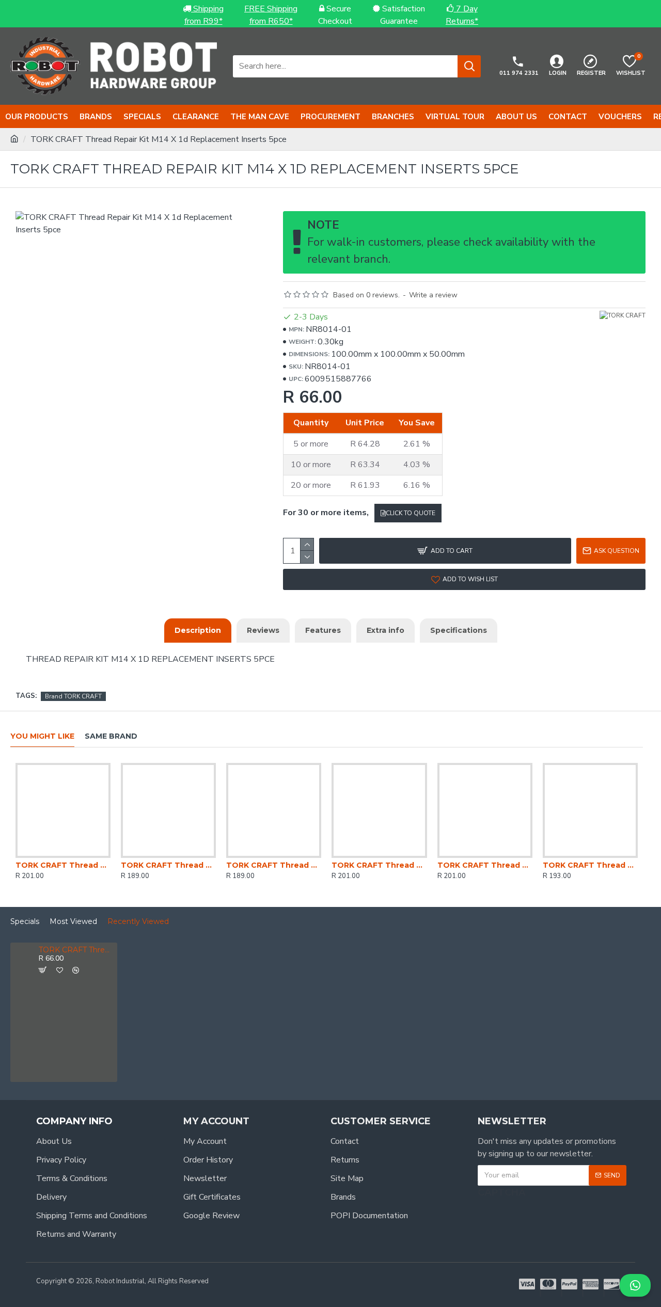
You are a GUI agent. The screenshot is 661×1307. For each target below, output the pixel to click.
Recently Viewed (138, 921)
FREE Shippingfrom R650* (270, 15)
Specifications (458, 630)
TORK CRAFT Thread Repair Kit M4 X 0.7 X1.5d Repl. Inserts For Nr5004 (590, 865)
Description (198, 630)
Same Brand (111, 736)
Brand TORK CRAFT (73, 696)
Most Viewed (73, 921)
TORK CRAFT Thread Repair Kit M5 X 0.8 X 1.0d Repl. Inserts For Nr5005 (273, 865)
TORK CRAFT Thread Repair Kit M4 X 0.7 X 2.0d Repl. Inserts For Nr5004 (379, 865)
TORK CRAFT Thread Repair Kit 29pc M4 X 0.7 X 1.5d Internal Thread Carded (63, 865)
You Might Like (42, 736)
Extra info (385, 630)
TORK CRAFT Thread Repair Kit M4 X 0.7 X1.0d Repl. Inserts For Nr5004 (168, 865)
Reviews (263, 630)
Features (323, 630)
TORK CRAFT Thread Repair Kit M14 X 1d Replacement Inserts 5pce (76, 950)
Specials (24, 921)
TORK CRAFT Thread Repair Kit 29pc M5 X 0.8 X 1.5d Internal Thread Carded (484, 865)
